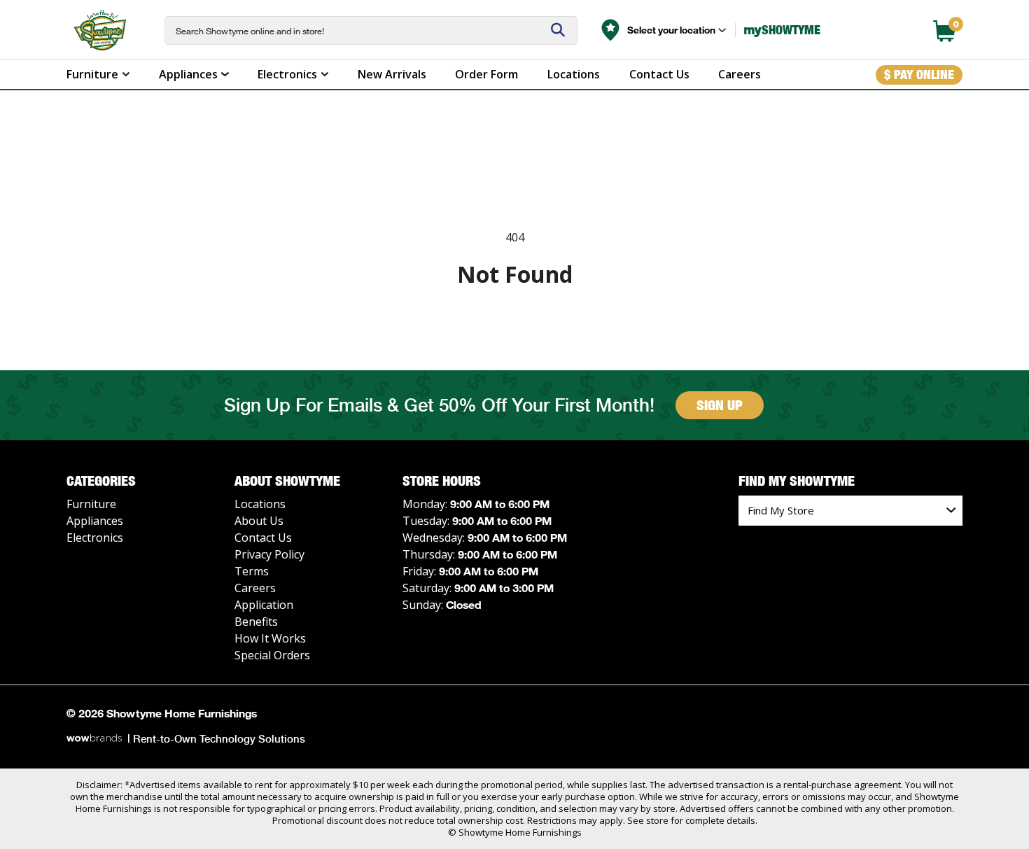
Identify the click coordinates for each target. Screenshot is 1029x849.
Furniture (92, 74)
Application (263, 604)
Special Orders (272, 655)
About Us (259, 520)
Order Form (486, 74)
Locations (573, 74)
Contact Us (659, 74)
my (782, 30)
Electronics (287, 74)
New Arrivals (392, 74)
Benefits (256, 621)
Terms (251, 571)
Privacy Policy (269, 554)
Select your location (671, 30)
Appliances (188, 74)
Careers (739, 74)
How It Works (270, 638)
